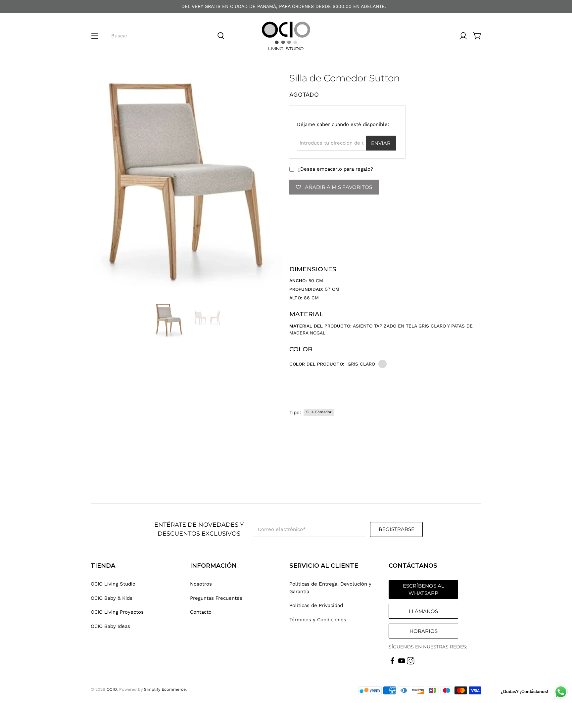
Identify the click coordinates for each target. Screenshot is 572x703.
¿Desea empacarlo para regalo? (335, 169)
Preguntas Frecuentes (216, 598)
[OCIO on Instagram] (410, 663)
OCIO (112, 689)
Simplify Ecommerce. (165, 689)
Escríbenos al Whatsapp (423, 589)
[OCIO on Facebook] (392, 663)
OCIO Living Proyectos (117, 612)
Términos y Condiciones (317, 620)
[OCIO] (286, 36)
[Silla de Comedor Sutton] (187, 184)
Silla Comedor (319, 412)
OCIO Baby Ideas (110, 626)
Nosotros (201, 584)
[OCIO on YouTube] (401, 663)
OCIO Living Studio (113, 584)
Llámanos (423, 611)
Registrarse (396, 529)
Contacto (201, 612)
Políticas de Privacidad (316, 605)
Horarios (423, 631)
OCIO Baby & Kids (111, 598)
